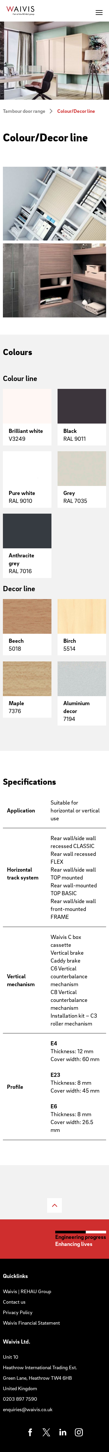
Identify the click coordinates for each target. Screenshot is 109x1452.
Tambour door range (24, 111)
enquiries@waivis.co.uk (28, 1409)
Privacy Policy (18, 1312)
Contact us (14, 1302)
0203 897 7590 (20, 1399)
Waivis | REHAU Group (27, 1291)
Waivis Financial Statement (31, 1323)
